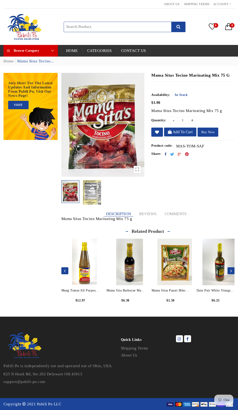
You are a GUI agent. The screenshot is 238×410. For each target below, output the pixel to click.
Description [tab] (118, 214)
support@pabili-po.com (24, 382)
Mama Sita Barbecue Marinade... (125, 290)
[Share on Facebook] (166, 154)
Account (221, 4)
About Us (129, 355)
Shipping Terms (197, 4)
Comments (175, 214)
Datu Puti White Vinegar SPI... (216, 290)
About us (171, 4)
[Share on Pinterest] (187, 154)
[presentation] (64, 270)
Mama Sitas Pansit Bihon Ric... (171, 290)
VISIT (18, 105)
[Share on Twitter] (172, 154)
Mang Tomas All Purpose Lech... (80, 290)
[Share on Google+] (180, 154)
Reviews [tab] (147, 214)
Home (8, 61)
